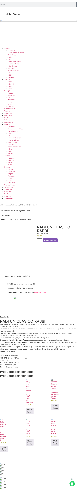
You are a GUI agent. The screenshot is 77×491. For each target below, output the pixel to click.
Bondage (7, 91)
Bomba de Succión (14, 62)
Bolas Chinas (12, 66)
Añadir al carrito (50, 240)
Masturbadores (13, 55)
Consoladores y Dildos (16, 53)
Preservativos (8, 111)
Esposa (10, 93)
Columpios (11, 95)
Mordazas (11, 100)
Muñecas (11, 77)
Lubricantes (8, 113)
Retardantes (8, 115)
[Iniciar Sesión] (2, 14)
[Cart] (2, 11)
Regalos (6, 118)
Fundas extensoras (14, 70)
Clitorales (11, 68)
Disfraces (11, 82)
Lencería (7, 79)
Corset (10, 88)
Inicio (1, 205)
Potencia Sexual (9, 109)
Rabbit (10, 75)
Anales (10, 57)
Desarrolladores (13, 64)
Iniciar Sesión (13, 14)
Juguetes (7, 48)
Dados (10, 102)
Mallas (10, 86)
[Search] (76, 4)
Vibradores (11, 50)
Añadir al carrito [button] (29, 410)
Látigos (10, 97)
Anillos (10, 59)
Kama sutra (11, 106)
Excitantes (7, 120)
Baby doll (11, 84)
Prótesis (10, 73)
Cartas (10, 104)
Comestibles (8, 122)
